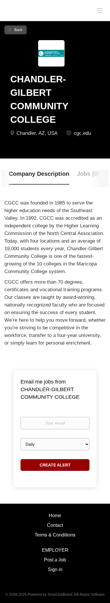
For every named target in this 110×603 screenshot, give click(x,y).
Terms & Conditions (55, 534)
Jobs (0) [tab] (88, 174)
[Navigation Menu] (100, 10)
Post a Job (55, 559)
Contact (55, 525)
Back (17, 30)
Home (55, 515)
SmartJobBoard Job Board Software (76, 594)
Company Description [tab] (39, 174)
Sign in (55, 569)
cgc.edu (82, 133)
